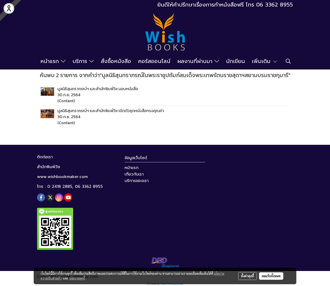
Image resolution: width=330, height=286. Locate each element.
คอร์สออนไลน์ (154, 61)
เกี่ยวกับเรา (134, 174)
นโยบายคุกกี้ (77, 278)
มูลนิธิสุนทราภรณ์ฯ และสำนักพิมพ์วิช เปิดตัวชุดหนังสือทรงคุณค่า (110, 111)
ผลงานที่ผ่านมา (195, 61)
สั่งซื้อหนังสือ (116, 61)
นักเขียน (235, 61)
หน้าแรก (50, 61)
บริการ (81, 61)
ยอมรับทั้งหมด (271, 276)
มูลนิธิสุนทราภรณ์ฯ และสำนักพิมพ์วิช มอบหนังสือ (97, 89)
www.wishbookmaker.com (62, 176)
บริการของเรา (137, 181)
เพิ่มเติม (262, 61)
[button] (288, 61)
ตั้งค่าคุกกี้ (247, 276)
